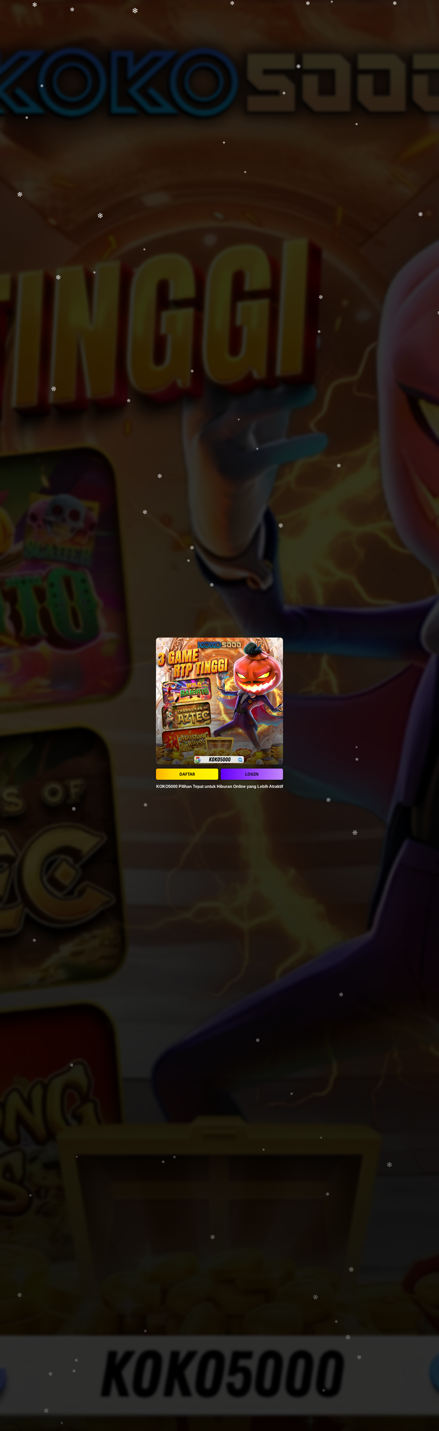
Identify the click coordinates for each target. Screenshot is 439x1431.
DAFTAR (187, 774)
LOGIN (252, 774)
